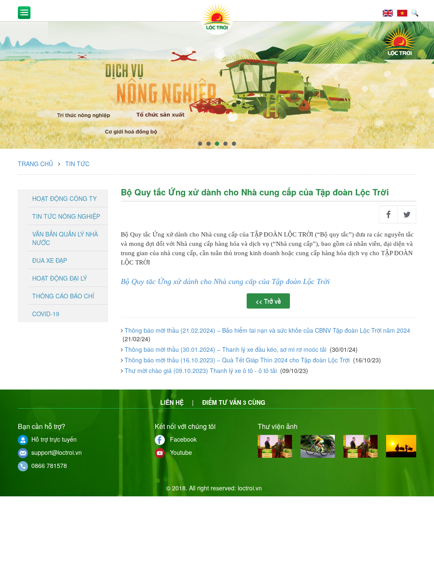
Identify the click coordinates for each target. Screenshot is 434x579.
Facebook (181, 439)
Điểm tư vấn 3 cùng (233, 402)
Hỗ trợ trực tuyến (52, 439)
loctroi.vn (250, 488)
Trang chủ (35, 163)
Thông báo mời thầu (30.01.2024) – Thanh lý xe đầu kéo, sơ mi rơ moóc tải (225, 349)
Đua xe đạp (49, 260)
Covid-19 (45, 313)
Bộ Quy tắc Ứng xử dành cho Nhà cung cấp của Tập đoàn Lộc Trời (226, 281)
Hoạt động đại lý (59, 278)
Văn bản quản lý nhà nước (65, 238)
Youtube (178, 452)
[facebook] (388, 214)
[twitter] (407, 214)
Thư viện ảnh (278, 426)
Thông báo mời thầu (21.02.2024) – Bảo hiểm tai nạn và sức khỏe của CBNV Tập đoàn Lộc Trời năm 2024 (266, 330)
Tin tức (77, 163)
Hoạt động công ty (64, 198)
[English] (390, 11)
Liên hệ (172, 402)
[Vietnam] (404, 11)
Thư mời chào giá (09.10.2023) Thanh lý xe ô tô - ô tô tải (200, 370)
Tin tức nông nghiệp (66, 216)
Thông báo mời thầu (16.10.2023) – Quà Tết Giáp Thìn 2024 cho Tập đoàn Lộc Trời (237, 360)
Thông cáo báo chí (63, 296)
